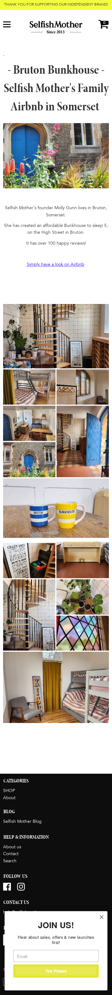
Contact (11, 854)
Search (9, 861)
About (9, 798)
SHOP (9, 791)
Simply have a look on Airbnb (55, 264)
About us (12, 847)
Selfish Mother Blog (22, 821)
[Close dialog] (102, 917)
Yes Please (56, 971)
